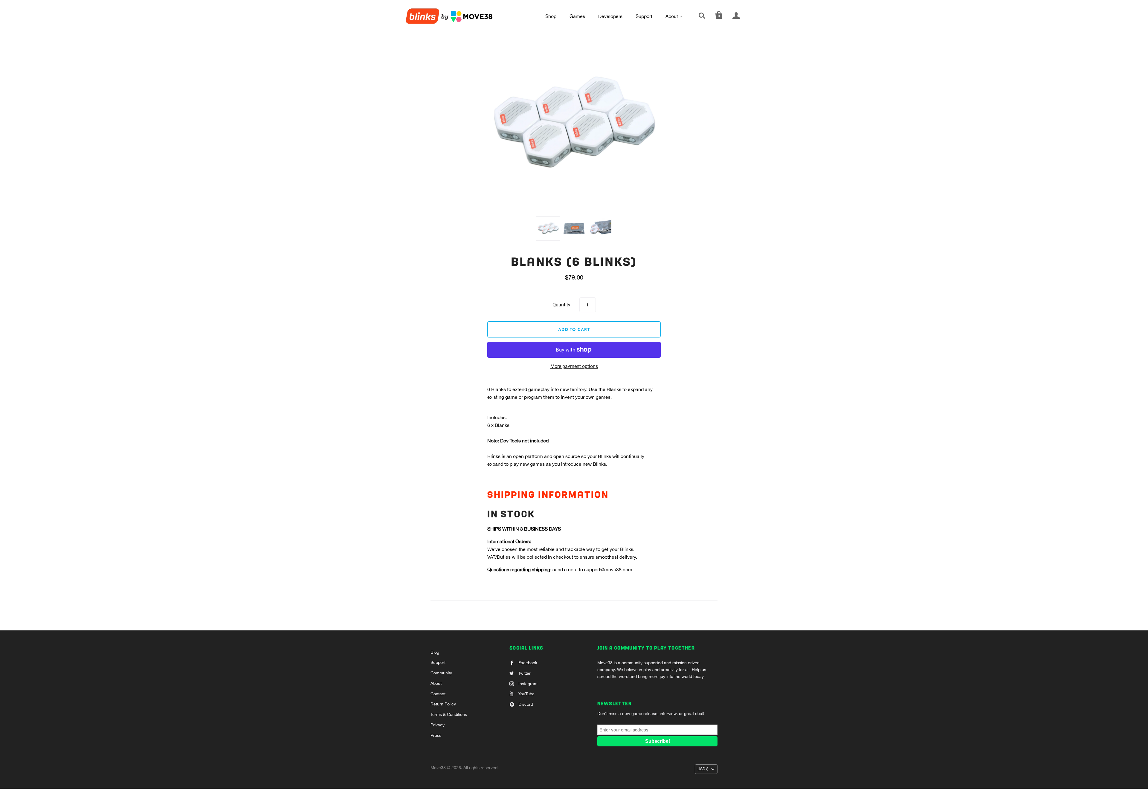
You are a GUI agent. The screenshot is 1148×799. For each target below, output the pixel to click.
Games (577, 16)
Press (435, 735)
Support (644, 16)
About (671, 16)
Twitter (524, 673)
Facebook (527, 662)
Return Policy (443, 704)
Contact (437, 693)
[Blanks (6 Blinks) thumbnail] (548, 228)
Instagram (528, 683)
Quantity (561, 305)
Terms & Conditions (448, 714)
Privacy (437, 724)
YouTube (526, 693)
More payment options (574, 366)
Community (441, 672)
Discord (525, 704)
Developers (610, 16)
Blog (434, 652)
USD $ (703, 768)
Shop (550, 16)
